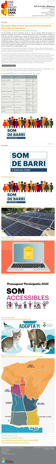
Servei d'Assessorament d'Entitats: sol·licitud (12, 438)
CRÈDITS (53, 449)
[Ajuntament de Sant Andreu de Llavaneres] (7, 462)
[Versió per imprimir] (49, 144)
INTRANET (46, 447)
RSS (42, 447)
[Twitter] (54, 1)
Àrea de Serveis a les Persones (14, 17)
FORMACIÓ (52, 11)
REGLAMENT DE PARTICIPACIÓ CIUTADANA (43, 16)
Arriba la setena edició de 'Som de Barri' (11, 206)
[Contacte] (48, 1)
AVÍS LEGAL (52, 447)
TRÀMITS (52, 9)
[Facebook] (51, 1)
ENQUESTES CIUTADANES (48, 12)
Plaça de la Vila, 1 (5, 451)
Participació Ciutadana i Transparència (30, 17)
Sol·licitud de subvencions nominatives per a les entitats (15, 442)
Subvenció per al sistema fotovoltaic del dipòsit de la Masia (16, 238)
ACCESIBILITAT (47, 449)
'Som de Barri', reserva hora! (8, 176)
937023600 (4, 452)
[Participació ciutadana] (8, 15)
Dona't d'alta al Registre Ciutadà (9, 435)
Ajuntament (3, 17)
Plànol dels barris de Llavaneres (9, 433)
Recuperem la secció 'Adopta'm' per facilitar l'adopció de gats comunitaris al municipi (22, 356)
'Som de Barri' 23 (43, 17)
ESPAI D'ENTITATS (50, 14)
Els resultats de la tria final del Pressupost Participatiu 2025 (16, 319)
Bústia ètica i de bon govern (8, 274)
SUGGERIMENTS (37, 447)
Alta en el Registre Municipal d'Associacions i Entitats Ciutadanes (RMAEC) (19, 440)
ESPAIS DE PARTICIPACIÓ (48, 8)
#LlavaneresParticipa (40, 3)
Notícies (49, 17)
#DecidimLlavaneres (50, 3)
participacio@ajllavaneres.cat (8, 453)
